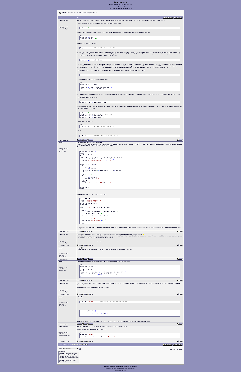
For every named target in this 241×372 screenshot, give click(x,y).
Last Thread (172, 349)
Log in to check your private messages (119, 8)
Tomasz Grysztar (119, 368)
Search (120, 6)
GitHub (129, 368)
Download (112, 366)
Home (116, 6)
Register (125, 6)
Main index (106, 366)
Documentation (119, 366)
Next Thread (179, 349)
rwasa (125, 370)
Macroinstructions (71, 12)
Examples (126, 366)
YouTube (133, 368)
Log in (130, 8)
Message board (133, 366)
